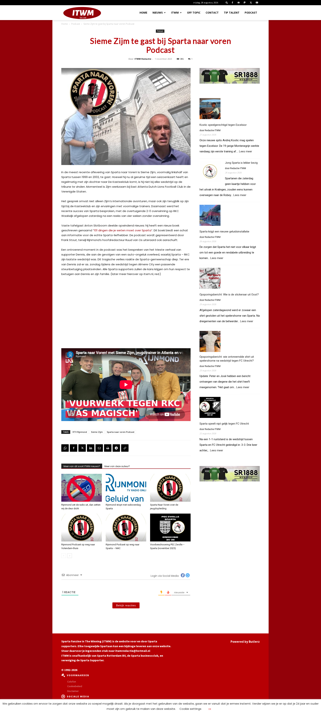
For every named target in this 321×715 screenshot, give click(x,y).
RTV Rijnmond (80, 432)
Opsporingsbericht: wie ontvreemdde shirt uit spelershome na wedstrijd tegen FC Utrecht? (227, 358)
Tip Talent (231, 12)
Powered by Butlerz (245, 642)
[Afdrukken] (107, 448)
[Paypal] (244, 2)
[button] (227, 2)
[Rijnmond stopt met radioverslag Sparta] (126, 488)
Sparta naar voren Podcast (120, 432)
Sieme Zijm (97, 432)
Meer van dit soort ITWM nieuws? (82, 466)
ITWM (175, 12)
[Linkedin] (90, 448)
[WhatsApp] (65, 448)
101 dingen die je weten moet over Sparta (122, 230)
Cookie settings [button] (190, 709)
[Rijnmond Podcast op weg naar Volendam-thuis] (81, 527)
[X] (251, 2)
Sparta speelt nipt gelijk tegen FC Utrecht (224, 423)
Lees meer (245, 151)
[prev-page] (63, 555)
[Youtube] (257, 2)
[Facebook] (232, 2)
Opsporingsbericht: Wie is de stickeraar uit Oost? (229, 294)
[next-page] (69, 555)
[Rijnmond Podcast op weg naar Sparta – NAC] (126, 527)
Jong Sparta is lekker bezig (241, 162)
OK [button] (209, 709)
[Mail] (238, 2)
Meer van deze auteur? (117, 466)
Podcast (251, 12)
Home (143, 12)
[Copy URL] (125, 448)
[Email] (99, 448)
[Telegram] (116, 448)
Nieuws (158, 12)
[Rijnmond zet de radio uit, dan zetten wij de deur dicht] (81, 488)
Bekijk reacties (126, 605)
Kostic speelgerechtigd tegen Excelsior (223, 125)
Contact (212, 12)
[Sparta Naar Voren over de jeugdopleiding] (170, 488)
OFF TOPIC (193, 12)
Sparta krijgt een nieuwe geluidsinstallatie (224, 231)
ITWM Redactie (142, 58)
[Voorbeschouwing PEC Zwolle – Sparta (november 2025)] (170, 527)
